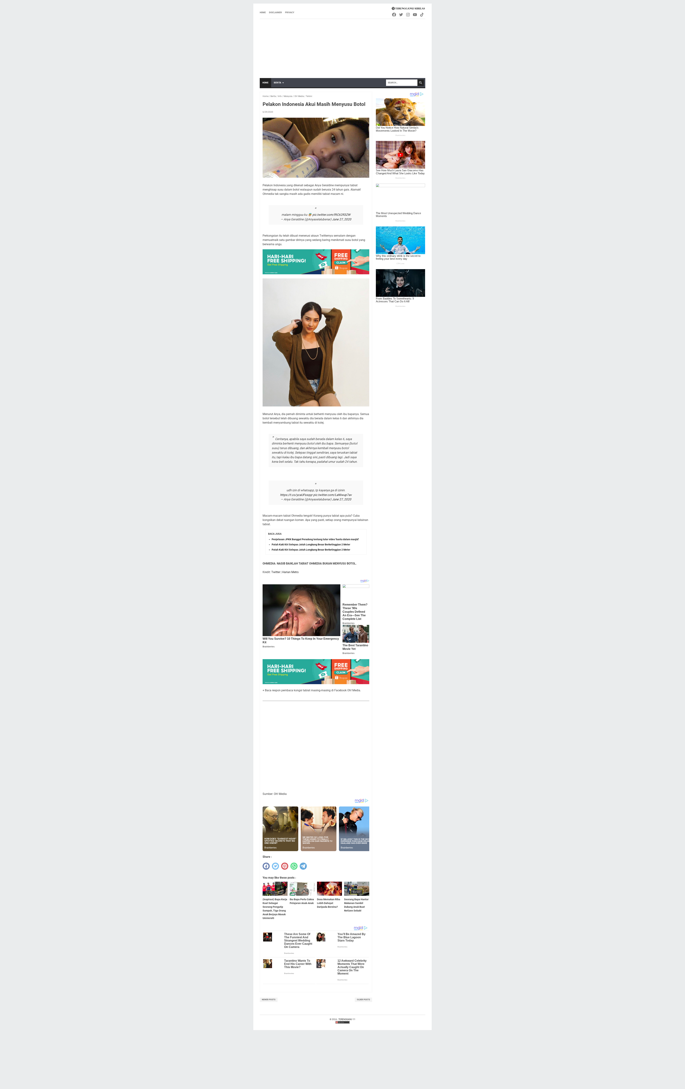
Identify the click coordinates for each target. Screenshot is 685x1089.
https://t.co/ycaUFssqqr (296, 495)
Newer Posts (268, 999)
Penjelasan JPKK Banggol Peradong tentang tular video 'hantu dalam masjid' (315, 539)
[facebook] (266, 866)
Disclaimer (275, 12)
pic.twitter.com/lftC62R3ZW (331, 214)
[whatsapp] (294, 866)
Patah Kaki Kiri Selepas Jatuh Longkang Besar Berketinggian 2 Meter (311, 544)
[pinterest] (284, 866)
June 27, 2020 (341, 219)
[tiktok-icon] (422, 15)
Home (263, 12)
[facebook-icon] (394, 15)
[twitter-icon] (401, 15)
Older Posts (363, 999)
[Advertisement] (342, 46)
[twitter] (275, 866)
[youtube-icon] (415, 15)
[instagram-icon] (408, 15)
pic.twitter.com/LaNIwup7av (332, 495)
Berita (277, 82)
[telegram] (303, 866)
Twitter (275, 572)
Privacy (289, 12)
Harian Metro (290, 572)
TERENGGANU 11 (346, 1019)
